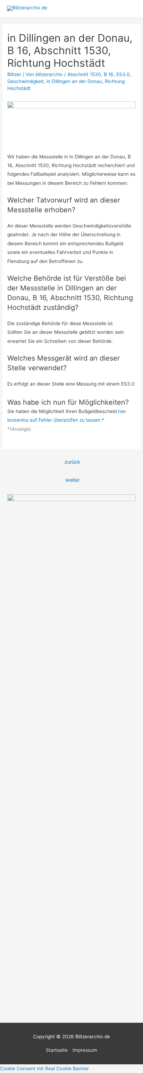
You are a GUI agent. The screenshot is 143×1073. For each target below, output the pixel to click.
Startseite (57, 1050)
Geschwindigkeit (25, 81)
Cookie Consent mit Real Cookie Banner (44, 1068)
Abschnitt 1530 (84, 74)
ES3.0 (123, 74)
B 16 (108, 74)
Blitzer (14, 74)
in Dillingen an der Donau (74, 81)
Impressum (85, 1050)
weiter (72, 480)
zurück (72, 462)
